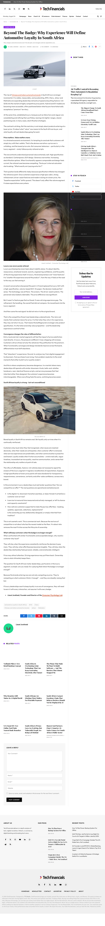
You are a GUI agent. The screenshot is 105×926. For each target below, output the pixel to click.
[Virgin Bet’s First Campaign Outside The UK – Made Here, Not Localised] (42, 858)
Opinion (71, 16)
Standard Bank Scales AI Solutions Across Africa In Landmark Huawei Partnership (89, 255)
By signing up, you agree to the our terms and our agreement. (87, 305)
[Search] (98, 16)
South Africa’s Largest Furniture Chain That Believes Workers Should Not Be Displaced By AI (56, 699)
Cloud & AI (37, 16)
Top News (73, 86)
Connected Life (9, 27)
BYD (30, 605)
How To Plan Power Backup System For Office (28, 2)
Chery (36, 605)
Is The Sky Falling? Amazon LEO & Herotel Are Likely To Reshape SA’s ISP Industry (91, 241)
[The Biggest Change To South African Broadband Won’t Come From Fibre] (75, 111)
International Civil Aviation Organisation (87, 98)
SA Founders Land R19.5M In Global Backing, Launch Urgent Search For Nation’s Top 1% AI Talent (86, 848)
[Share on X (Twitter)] (92, 46)
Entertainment (55, 16)
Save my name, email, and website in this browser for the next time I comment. (34, 793)
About (81, 891)
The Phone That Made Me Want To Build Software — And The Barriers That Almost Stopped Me (55, 668)
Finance (64, 16)
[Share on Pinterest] (95, 46)
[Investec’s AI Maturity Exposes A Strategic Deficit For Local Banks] (75, 217)
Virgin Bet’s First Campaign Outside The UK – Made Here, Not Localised (57, 857)
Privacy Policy (90, 305)
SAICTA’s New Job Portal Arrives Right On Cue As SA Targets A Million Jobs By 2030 (57, 843)
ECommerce (45, 16)
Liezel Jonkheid (14, 46)
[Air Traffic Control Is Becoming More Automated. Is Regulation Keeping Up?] (86, 72)
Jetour (34, 608)
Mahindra (41, 608)
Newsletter (37, 891)
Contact (85, 16)
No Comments (45, 46)
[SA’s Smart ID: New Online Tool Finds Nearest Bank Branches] (13, 716)
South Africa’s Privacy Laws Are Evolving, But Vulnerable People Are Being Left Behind (33, 729)
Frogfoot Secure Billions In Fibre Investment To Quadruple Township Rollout (91, 229)
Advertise (58, 891)
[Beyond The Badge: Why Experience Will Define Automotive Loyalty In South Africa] (34, 86)
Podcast (78, 16)
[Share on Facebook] (89, 46)
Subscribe (99, 9)
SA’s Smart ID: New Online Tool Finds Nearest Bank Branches (12, 728)
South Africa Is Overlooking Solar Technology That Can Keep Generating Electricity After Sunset (33, 668)
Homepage (22, 16)
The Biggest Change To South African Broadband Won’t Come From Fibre (91, 110)
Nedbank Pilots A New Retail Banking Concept (12, 665)
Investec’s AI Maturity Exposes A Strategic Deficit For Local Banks (90, 216)
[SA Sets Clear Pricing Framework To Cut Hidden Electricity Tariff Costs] (75, 123)
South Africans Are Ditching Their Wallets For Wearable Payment (33, 698)
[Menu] (101, 16)
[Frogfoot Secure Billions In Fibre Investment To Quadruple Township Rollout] (75, 229)
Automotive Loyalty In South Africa (16, 605)
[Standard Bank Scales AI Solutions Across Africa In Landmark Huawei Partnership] (75, 255)
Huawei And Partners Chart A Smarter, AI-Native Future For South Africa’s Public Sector (56, 729)
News (30, 16)
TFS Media (27, 896)
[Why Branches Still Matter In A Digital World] (13, 686)
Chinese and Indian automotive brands (26, 95)
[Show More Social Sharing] (99, 46)
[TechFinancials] (52, 9)
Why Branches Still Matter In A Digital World (13, 697)
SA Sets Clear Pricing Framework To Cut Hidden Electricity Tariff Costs (90, 122)
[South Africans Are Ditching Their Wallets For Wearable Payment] (34, 686)
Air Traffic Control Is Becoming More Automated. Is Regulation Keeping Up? (84, 92)
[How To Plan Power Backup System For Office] (42, 831)
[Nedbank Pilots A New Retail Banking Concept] (13, 654)
